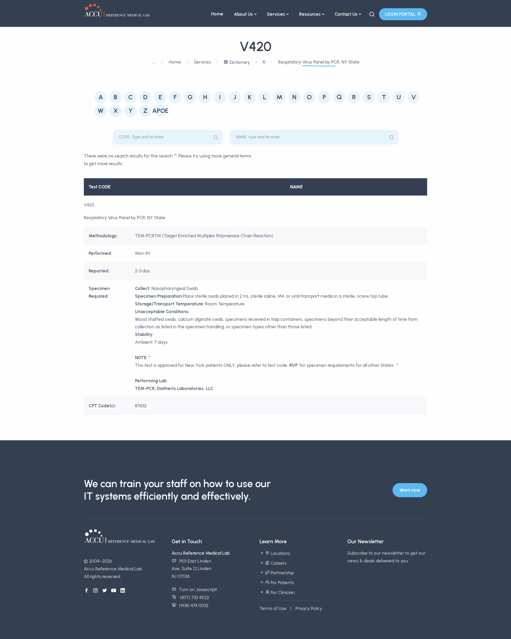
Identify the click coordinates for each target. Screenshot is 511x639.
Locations (280, 553)
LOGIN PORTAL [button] (400, 14)
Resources (310, 14)
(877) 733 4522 (194, 597)
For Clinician (282, 592)
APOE (160, 110)
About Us (243, 14)
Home (217, 13)
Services (276, 14)
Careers (278, 563)
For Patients (282, 582)
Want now (409, 490)
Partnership (282, 572)
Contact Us (346, 14)
